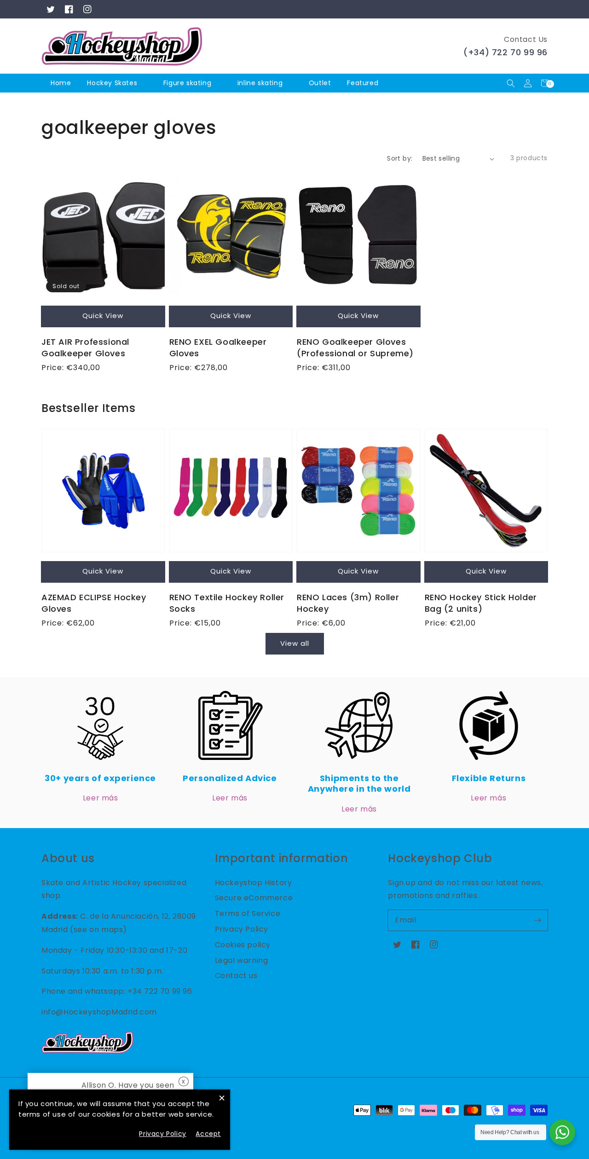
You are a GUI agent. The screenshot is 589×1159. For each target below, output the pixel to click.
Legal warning (241, 960)
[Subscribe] (537, 920)
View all (294, 643)
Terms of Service (248, 913)
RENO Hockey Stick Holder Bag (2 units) (481, 602)
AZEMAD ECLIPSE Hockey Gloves (93, 602)
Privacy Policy (241, 929)
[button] (510, 83)
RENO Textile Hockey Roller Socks (227, 602)
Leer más (100, 798)
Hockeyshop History (253, 882)
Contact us (236, 975)
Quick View (102, 315)
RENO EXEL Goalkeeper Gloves (218, 347)
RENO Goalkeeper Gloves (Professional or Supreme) (355, 347)
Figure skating (187, 82)
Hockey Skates (112, 82)
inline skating (260, 82)
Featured (363, 82)
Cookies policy (243, 944)
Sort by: (399, 158)
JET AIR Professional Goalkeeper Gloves (85, 347)
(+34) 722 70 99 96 (505, 52)
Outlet (320, 82)
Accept (208, 1133)
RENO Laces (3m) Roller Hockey (348, 602)
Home (61, 82)
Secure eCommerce (254, 897)
